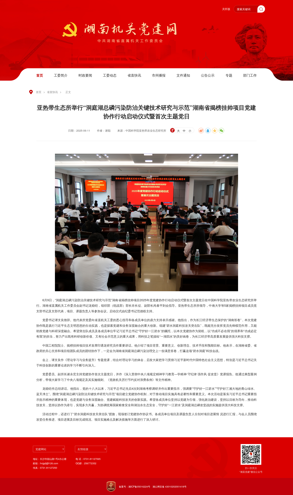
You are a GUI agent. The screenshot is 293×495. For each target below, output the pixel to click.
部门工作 (250, 75)
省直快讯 (134, 75)
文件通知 (183, 75)
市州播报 (158, 75)
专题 (229, 75)
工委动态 (109, 75)
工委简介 (60, 75)
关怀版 (226, 9)
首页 (39, 75)
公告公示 (207, 75)
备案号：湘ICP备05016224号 (134, 486)
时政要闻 (85, 75)
